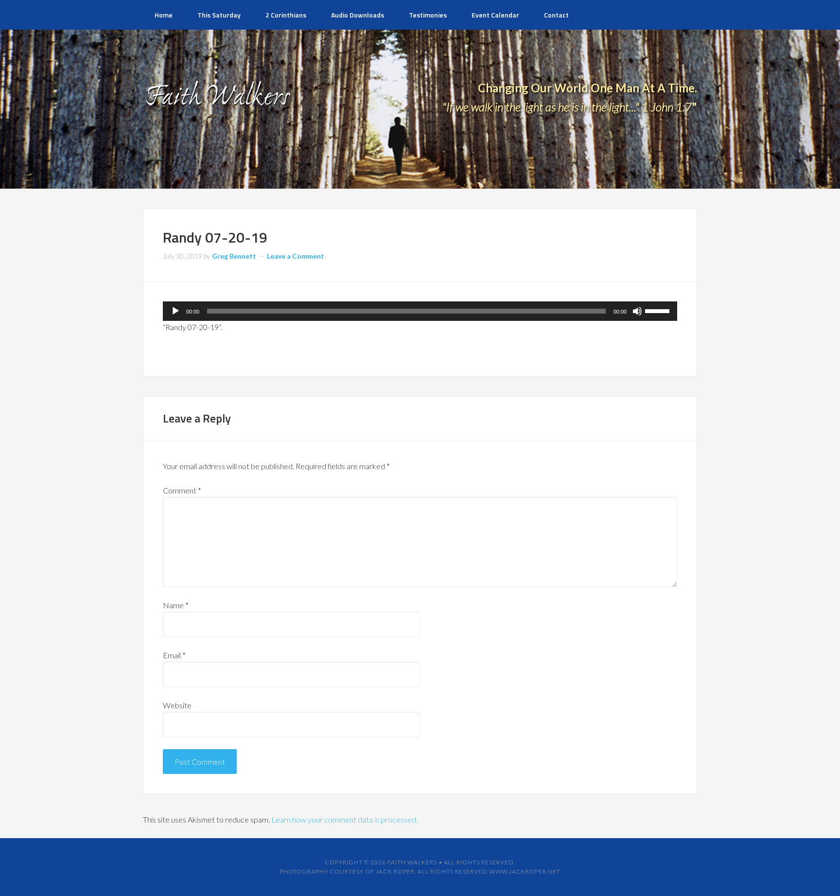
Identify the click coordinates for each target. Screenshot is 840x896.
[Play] (175, 311)
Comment (182, 490)
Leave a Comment (295, 256)
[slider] (658, 310)
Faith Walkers (412, 862)
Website (177, 705)
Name (176, 605)
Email (174, 655)
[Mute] (637, 311)
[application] (420, 311)
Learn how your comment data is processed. (344, 819)
